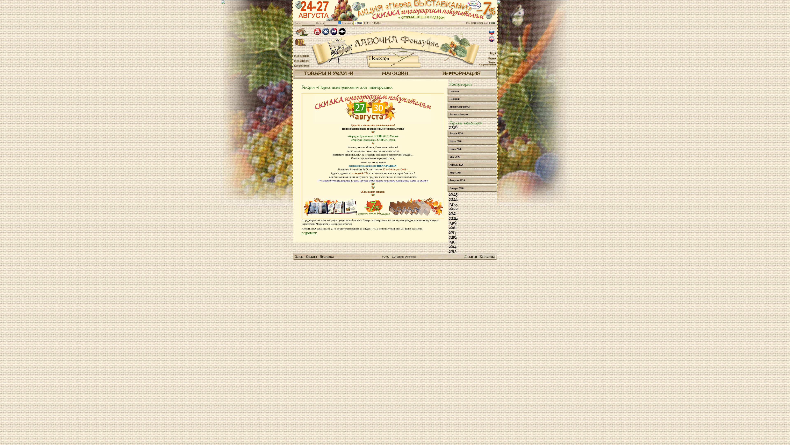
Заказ (299, 256)
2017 (452, 232)
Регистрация (373, 23)
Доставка (327, 256)
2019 (452, 223)
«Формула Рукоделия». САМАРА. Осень (373, 139)
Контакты (487, 256)
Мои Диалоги (301, 60)
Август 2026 (456, 133)
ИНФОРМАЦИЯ (462, 73)
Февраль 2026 (457, 180)
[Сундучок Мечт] (300, 43)
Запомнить (347, 23)
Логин (298, 23)
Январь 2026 (457, 188)
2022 (453, 209)
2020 (453, 218)
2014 (452, 247)
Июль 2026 (455, 141)
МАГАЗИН (395, 73)
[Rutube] (333, 31)
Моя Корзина (301, 55)
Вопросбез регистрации (487, 63)
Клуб (493, 53)
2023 (453, 204)
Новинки (455, 98)
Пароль (320, 23)
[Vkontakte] (325, 31)
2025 (453, 195)
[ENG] (492, 39)
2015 (452, 242)
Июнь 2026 (455, 149)
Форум (492, 58)
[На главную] (301, 32)
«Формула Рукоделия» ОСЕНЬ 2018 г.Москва (373, 136)
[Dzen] (342, 31)
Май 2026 (455, 157)
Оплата (311, 256)
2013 (452, 251)
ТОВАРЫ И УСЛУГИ (328, 73)
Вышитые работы (459, 106)
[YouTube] (317, 31)
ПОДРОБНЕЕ (309, 233)
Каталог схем (301, 65)
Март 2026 (455, 172)
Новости (379, 58)
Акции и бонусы (459, 114)
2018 (452, 228)
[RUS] (492, 32)
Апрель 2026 (457, 164)
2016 (452, 237)
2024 (453, 199)
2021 (452, 213)
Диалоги (470, 256)
